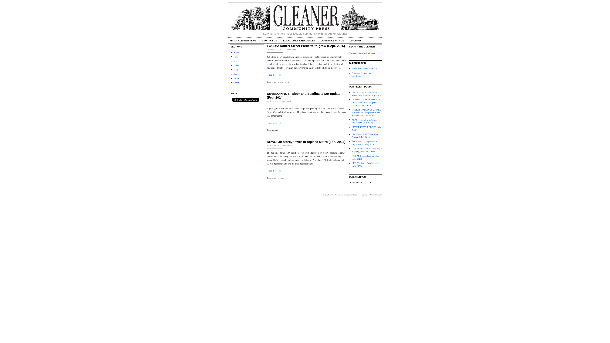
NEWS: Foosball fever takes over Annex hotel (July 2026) (366, 121)
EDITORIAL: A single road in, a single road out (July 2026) (366, 143)
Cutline (364, 194)
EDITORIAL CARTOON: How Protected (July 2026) (365, 135)
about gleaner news (243, 40)
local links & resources (299, 40)
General (237, 82)
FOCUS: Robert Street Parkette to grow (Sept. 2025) (306, 46)
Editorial (237, 78)
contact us (269, 40)
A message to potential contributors (361, 74)
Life (288, 82)
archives (356, 40)
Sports (236, 74)
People (236, 65)
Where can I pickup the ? (366, 68)
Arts (235, 61)
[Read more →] (274, 74)
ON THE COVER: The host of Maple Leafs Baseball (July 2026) (366, 94)
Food (236, 69)
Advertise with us (332, 40)
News (236, 56)
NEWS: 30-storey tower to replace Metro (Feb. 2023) (306, 142)
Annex (236, 52)
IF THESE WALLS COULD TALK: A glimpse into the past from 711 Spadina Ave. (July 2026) (367, 112)
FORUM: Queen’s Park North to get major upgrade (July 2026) (367, 150)
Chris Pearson (376, 194)
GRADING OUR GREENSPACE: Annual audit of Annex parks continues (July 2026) (366, 102)
